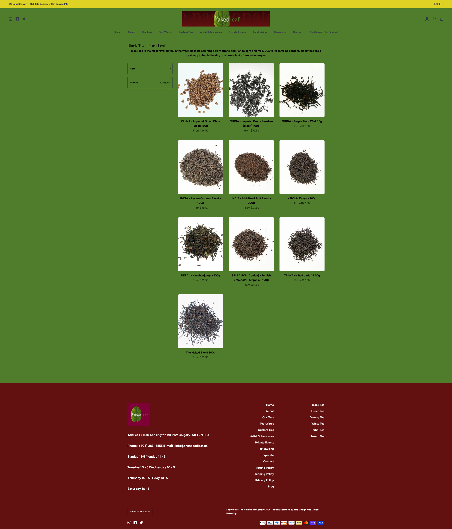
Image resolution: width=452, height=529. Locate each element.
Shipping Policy (264, 474)
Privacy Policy (264, 480)
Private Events (264, 442)
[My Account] (427, 18)
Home (270, 405)
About (270, 411)
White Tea (318, 423)
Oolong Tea (317, 417)
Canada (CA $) (138, 511)
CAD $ (437, 4)
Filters (150, 82)
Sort (132, 68)
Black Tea (318, 405)
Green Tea (318, 411)
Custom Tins (266, 430)
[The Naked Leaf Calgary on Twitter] (141, 522)
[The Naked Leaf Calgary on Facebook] (135, 522)
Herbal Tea (317, 430)
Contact (268, 461)
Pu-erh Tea (317, 436)
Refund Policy (265, 467)
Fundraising (266, 449)
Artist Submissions (262, 436)
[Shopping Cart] (441, 18)
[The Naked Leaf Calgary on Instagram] (129, 522)
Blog (271, 486)
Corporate (267, 455)
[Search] (434, 18)
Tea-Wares (267, 423)
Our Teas (268, 417)
